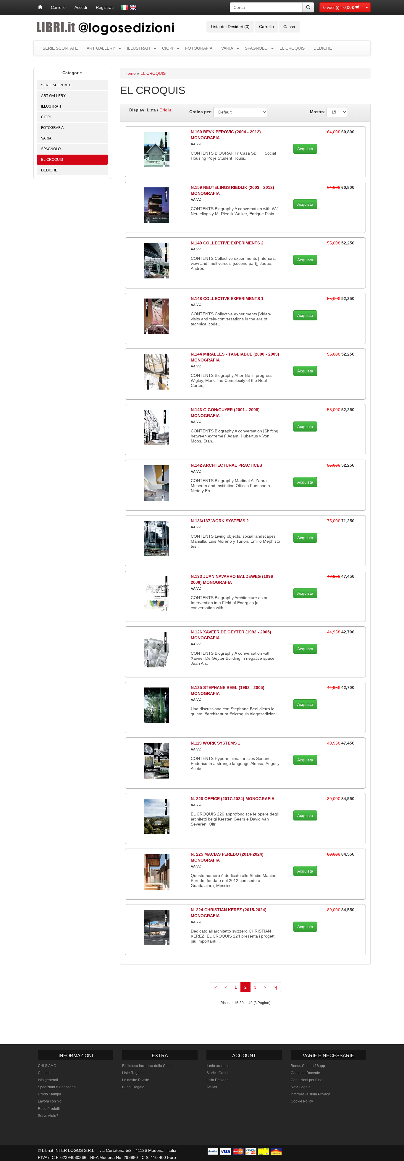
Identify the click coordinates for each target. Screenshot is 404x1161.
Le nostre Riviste (135, 1080)
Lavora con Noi (50, 1101)
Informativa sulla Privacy (310, 1094)
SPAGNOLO (256, 48)
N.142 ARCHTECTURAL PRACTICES (226, 465)
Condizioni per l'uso (307, 1080)
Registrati (105, 7)
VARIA (227, 48)
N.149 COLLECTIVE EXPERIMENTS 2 (227, 243)
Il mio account (217, 1066)
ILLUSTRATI (138, 48)
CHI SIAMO (47, 1066)
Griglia (165, 110)
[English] (133, 7)
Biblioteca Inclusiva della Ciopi (147, 1066)
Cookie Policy (302, 1101)
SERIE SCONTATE (60, 48)
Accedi (81, 7)
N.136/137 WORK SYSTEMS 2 (220, 520)
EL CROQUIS (292, 48)
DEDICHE (322, 48)
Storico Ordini (217, 1073)
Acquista (305, 148)
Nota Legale (301, 1087)
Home (130, 73)
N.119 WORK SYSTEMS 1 (215, 743)
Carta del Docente (305, 1073)
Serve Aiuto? (48, 1116)
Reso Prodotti (49, 1109)
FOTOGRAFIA (198, 48)
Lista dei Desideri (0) (230, 26)
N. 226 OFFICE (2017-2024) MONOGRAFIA (232, 798)
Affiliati (211, 1087)
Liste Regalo (132, 1073)
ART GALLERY (101, 48)
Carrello (58, 7)
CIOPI (167, 48)
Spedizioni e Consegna (57, 1087)
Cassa (289, 26)
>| (275, 987)
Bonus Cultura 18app (308, 1066)
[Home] (39, 7)
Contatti (44, 1073)
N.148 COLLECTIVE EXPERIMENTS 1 (227, 298)
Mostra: (318, 111)
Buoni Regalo (133, 1087)
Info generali (48, 1080)
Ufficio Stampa (49, 1094)
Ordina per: (200, 111)
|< (215, 987)
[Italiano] (124, 7)
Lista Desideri (217, 1080)
